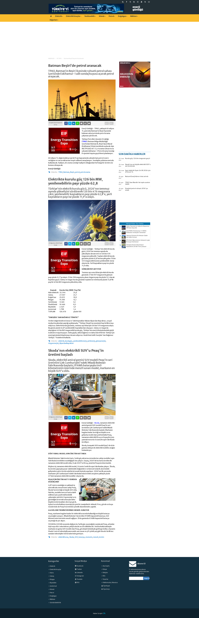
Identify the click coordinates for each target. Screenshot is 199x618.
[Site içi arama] (123, 2)
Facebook (80, 566)
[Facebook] (66, 123)
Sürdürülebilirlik (55, 603)
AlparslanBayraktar (66, 343)
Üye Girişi (106, 589)
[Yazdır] (85, 123)
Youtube (79, 579)
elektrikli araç (63, 537)
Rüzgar (52, 579)
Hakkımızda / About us (110, 582)
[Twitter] (70, 123)
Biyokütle (53, 583)
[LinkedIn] (73, 123)
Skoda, (97, 423)
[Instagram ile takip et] (138, 2)
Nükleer (133, 16)
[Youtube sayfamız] (141, 2)
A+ (106, 123)
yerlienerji (91, 341)
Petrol (111, 16)
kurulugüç (68, 341)
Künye (105, 569)
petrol (77, 172)
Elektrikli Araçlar (73, 16)
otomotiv (88, 537)
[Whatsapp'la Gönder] (77, 123)
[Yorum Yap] (89, 123)
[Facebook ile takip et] (126, 2)
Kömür (102, 16)
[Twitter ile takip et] (130, 2)
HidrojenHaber (131, 223)
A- (111, 123)
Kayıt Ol (146, 578)
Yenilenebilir (89, 16)
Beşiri (72, 172)
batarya (82, 537)
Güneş (52, 576)
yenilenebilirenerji (80, 341)
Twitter (79, 569)
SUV (76, 537)
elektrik (61, 341)
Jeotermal (53, 586)
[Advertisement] (99, 37)
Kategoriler (53, 561)
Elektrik (58, 16)
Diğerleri (53, 20)
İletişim (105, 572)
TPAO (84, 141)
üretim (101, 537)
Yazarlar (105, 579)
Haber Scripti (97, 613)
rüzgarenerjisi (53, 343)
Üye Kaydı (106, 586)
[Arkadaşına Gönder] (81, 123)
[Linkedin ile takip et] (134, 2)
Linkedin (80, 572)
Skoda (71, 537)
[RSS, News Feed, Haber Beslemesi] (145, 2)
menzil (95, 537)
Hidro (52, 573)
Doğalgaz (122, 16)
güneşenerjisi (101, 341)
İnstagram (80, 576)
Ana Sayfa (106, 566)
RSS (78, 582)
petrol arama (85, 172)
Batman (66, 172)
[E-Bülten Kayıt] (149, 2)
